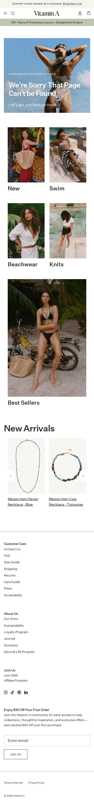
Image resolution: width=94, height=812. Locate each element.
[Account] (78, 13)
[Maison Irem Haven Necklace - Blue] (26, 466)
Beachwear (23, 265)
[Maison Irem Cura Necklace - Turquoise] (67, 466)
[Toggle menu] (5, 13)
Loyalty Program (16, 632)
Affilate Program (15, 680)
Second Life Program (19, 652)
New (14, 189)
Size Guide (12, 562)
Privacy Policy (36, 783)
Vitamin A (18, 796)
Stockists (11, 645)
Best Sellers (24, 403)
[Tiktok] (12, 692)
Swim (57, 189)
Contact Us (12, 549)
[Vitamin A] (47, 13)
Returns (10, 575)
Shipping (10, 569)
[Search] (16, 13)
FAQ (7, 556)
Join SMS (11, 675)
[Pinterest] (19, 692)
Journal (9, 639)
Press (8, 588)
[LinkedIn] (26, 692)
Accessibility (13, 595)
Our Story (11, 619)
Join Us (15, 754)
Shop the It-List (72, 4)
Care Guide (12, 582)
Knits (56, 265)
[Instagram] (5, 692)
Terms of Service (13, 783)
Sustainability (14, 626)
